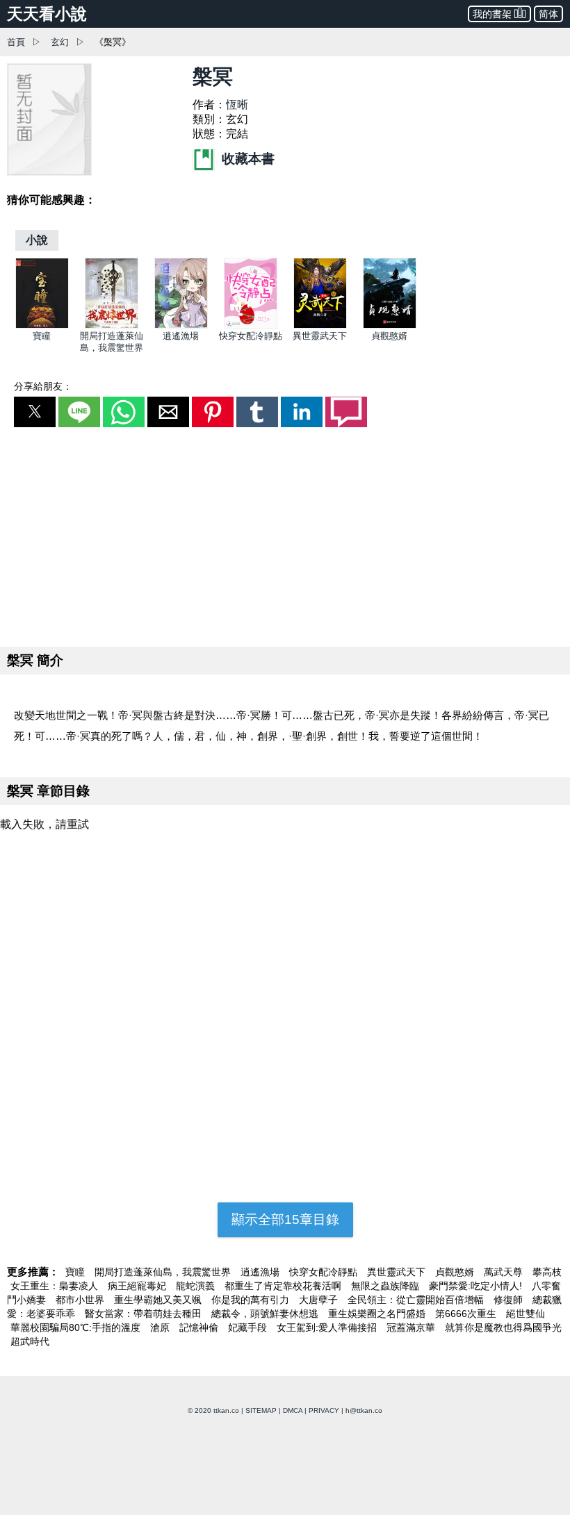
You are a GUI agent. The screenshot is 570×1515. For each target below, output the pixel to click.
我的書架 (492, 13)
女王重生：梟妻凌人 (55, 1285)
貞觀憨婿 (389, 336)
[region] (285, 534)
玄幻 (60, 42)
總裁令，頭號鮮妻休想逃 (266, 1313)
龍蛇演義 (197, 1285)
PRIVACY (324, 1410)
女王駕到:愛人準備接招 (328, 1327)
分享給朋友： (43, 386)
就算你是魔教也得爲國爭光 (503, 1327)
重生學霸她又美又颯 (159, 1299)
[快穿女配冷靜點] (250, 325)
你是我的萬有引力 (251, 1299)
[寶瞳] (42, 325)
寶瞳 (42, 336)
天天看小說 (47, 14)
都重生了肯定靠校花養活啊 (284, 1285)
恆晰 (237, 104)
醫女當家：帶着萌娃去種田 (144, 1313)
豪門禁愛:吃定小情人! (477, 1285)
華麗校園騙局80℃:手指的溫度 (76, 1327)
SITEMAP (261, 1410)
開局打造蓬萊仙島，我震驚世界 (164, 1271)
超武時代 (29, 1341)
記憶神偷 (200, 1327)
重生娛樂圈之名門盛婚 (378, 1313)
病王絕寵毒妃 (138, 1285)
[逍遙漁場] (181, 325)
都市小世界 (81, 1299)
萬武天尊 (505, 1271)
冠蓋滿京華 (412, 1327)
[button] (35, 412)
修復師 (510, 1299)
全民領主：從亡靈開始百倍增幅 (417, 1299)
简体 (548, 13)
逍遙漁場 (181, 336)
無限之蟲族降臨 (386, 1285)
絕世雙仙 (525, 1313)
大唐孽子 (320, 1299)
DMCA (292, 1410)
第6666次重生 (467, 1313)
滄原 (161, 1327)
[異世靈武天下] (320, 325)
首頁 (16, 42)
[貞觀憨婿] (389, 325)
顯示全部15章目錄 (285, 1219)
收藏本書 (246, 158)
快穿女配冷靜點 (250, 336)
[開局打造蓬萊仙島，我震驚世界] (111, 325)
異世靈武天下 (320, 336)
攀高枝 (547, 1271)
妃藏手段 (249, 1327)
